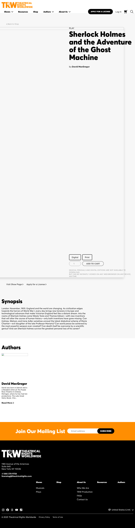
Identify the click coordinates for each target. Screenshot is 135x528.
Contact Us (82, 499)
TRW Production (85, 491)
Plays (38, 491)
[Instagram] (3, 509)
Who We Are (83, 488)
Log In (118, 11)
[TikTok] (21, 509)
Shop (58, 482)
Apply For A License (100, 11)
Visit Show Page (14, 284)
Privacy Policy (44, 517)
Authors (121, 482)
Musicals (40, 488)
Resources (102, 482)
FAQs (79, 495)
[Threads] (12, 509)
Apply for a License (35, 284)
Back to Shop (13, 24)
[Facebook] (7, 509)
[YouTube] (16, 509)
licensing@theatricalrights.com (17, 476)
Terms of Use (58, 517)
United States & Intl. (121, 510)
